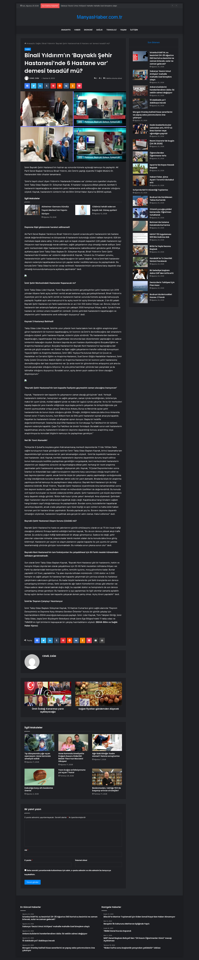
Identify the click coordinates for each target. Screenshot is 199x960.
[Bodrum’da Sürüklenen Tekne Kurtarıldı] (140, 201)
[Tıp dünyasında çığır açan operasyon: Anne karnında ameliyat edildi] (39, 742)
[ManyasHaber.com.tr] (99, 17)
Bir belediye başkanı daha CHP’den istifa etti (162, 272)
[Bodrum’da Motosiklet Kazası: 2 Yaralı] (140, 298)
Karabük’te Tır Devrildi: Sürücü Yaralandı (161, 259)
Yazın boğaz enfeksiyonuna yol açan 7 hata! (71, 771)
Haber (77, 30)
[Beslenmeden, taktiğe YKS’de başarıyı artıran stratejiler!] (107, 777)
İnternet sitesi (81, 860)
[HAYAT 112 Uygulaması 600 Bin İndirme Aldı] (140, 238)
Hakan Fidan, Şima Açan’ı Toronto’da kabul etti (162, 180)
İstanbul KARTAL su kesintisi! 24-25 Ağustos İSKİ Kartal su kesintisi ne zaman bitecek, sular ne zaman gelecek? (162, 58)
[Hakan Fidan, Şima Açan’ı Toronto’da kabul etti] (140, 181)
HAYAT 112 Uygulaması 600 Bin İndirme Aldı (160, 235)
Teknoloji (111, 30)
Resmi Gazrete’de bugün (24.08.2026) (162, 142)
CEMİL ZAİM (34, 78)
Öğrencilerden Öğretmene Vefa (158, 154)
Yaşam (123, 30)
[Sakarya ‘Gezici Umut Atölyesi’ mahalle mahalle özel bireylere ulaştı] (140, 75)
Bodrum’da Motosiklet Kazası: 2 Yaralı (161, 296)
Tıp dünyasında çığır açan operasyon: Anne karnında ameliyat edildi (38, 756)
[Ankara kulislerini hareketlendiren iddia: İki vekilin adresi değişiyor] (140, 91)
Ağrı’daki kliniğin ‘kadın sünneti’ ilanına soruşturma (106, 754)
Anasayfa (66, 30)
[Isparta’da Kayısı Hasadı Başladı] (140, 168)
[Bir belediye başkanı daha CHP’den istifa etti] (140, 274)
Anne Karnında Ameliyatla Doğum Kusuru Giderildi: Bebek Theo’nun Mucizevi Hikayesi (71, 757)
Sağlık (99, 30)
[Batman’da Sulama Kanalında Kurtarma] (140, 226)
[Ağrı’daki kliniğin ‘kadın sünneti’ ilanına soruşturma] (107, 742)
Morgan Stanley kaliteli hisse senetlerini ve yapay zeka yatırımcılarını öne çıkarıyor (152, 115)
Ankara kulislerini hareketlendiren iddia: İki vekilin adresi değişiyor (162, 90)
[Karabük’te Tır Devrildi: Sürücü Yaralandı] (140, 262)
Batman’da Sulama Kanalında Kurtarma (160, 223)
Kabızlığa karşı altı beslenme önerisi (39, 789)
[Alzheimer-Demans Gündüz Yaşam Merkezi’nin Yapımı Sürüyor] (32, 210)
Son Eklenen (154, 42)
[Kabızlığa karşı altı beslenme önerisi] (39, 777)
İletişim (134, 30)
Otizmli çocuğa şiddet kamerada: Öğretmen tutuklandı (161, 212)
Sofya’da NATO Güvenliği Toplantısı (150, 190)
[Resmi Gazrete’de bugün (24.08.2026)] (140, 144)
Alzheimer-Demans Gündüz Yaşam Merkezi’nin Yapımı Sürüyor (55, 210)
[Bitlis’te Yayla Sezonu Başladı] (140, 250)
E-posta (29, 860)
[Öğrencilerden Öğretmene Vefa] (140, 156)
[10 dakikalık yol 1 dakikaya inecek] (140, 104)
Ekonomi (88, 30)
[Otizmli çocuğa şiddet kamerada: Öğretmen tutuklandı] (140, 213)
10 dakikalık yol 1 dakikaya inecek (158, 101)
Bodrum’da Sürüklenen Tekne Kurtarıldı (161, 198)
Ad (26, 850)
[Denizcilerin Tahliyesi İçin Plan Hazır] (140, 286)
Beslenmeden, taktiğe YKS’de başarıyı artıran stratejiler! (106, 789)
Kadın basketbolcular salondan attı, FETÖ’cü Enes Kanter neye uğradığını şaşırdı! (161, 129)
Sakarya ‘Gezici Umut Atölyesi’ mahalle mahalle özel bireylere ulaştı (161, 75)
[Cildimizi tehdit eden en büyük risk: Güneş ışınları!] (82, 210)
